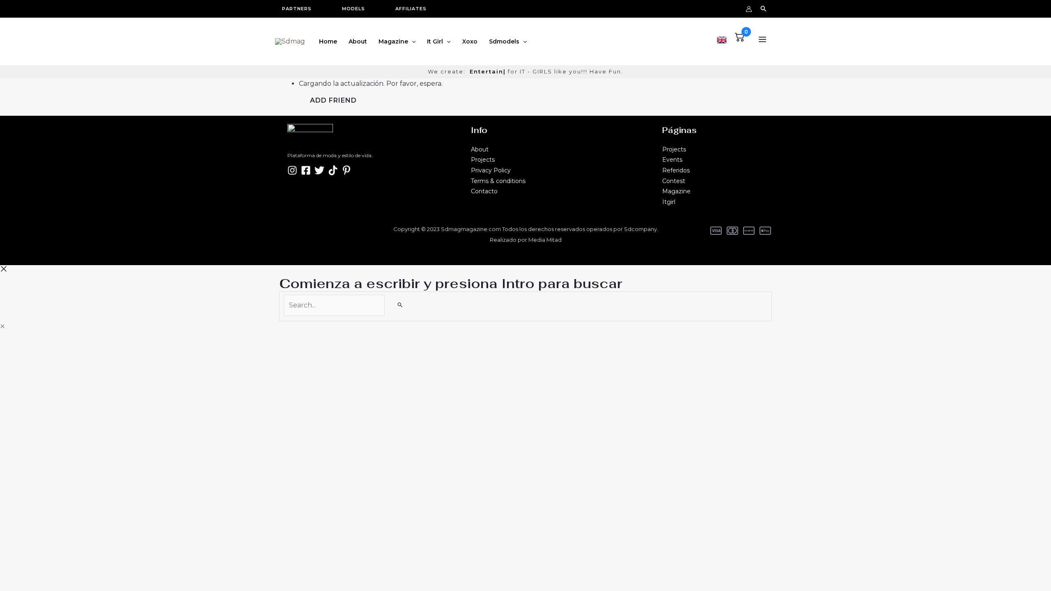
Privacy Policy (491, 170)
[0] (740, 39)
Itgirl (668, 202)
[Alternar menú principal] (762, 39)
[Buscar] (400, 304)
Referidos (676, 170)
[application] (411, 41)
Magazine (676, 191)
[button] (301, 9)
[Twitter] (319, 170)
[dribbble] (346, 170)
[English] (722, 38)
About (480, 149)
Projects (483, 159)
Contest (673, 181)
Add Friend (333, 100)
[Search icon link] (763, 10)
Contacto (484, 191)
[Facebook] (306, 170)
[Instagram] (292, 170)
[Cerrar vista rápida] (2, 326)
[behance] (333, 170)
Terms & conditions (498, 181)
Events (672, 159)
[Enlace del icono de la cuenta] (749, 9)
